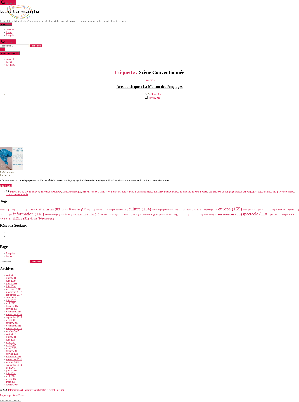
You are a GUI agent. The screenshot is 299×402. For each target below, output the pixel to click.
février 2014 (12, 384)
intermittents (52, 214)
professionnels (184, 215)
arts (67, 209)
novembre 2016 (14, 314)
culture (140, 209)
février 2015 (12, 351)
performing (150, 214)
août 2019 (11, 275)
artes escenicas (22, 210)
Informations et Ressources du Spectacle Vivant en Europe (37, 390)
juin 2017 (11, 300)
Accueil (10, 29)
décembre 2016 (13, 311)
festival (85, 191)
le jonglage (185, 191)
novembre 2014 (14, 359)
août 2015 (11, 334)
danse (191, 210)
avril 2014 (11, 379)
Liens (9, 32)
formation (282, 209)
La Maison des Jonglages (166, 191)
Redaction (156, 94)
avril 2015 (11, 345)
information (28, 214)
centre (79, 209)
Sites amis (149, 80)
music (106, 214)
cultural (122, 209)
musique (117, 215)
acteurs (4, 210)
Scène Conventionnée (17, 194)
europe (230, 208)
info (294, 209)
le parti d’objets (199, 191)
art (12, 210)
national (127, 215)
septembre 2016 (14, 317)
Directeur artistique (71, 191)
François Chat (97, 191)
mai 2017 (10, 303)
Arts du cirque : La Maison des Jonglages (149, 87)
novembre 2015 (14, 328)
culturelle (158, 210)
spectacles (276, 214)
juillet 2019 (11, 278)
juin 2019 (11, 280)
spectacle (255, 214)
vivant (36, 218)
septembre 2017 (14, 294)
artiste (36, 209)
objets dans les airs (267, 191)
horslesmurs (127, 191)
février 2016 (12, 323)
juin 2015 (11, 339)
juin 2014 (11, 373)
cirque (91, 210)
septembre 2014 (14, 365)
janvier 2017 (12, 308)
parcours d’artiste (285, 191)
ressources (230, 214)
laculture (68, 214)
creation (100, 210)
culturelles (171, 210)
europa (212, 209)
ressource (210, 214)
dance (182, 210)
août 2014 (11, 367)
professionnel (168, 214)
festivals (256, 210)
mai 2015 (10, 342)
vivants (48, 218)
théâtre (21, 218)
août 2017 (11, 297)
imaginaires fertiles (144, 191)
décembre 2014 (13, 356)
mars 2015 (11, 348)
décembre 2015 (13, 325)
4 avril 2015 (154, 97)
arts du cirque (24, 191)
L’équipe (10, 35)
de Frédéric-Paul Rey (50, 191)
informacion (6, 215)
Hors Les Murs (113, 191)
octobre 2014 (12, 362)
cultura (111, 210)
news (137, 214)
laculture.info (88, 214)
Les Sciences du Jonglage (221, 191)
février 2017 (12, 306)
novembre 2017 (14, 292)
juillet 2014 (11, 370)
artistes (13, 191)
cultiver (35, 191)
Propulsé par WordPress (12, 395)
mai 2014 (10, 376)
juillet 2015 (11, 337)
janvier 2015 (12, 353)
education (201, 210)
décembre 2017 (13, 289)
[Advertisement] (149, 123)
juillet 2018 (11, 283)
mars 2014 (11, 381)
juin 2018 (11, 286)
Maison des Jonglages (245, 191)
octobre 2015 (12, 331)
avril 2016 (11, 320)
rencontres (197, 215)
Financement (268, 210)
